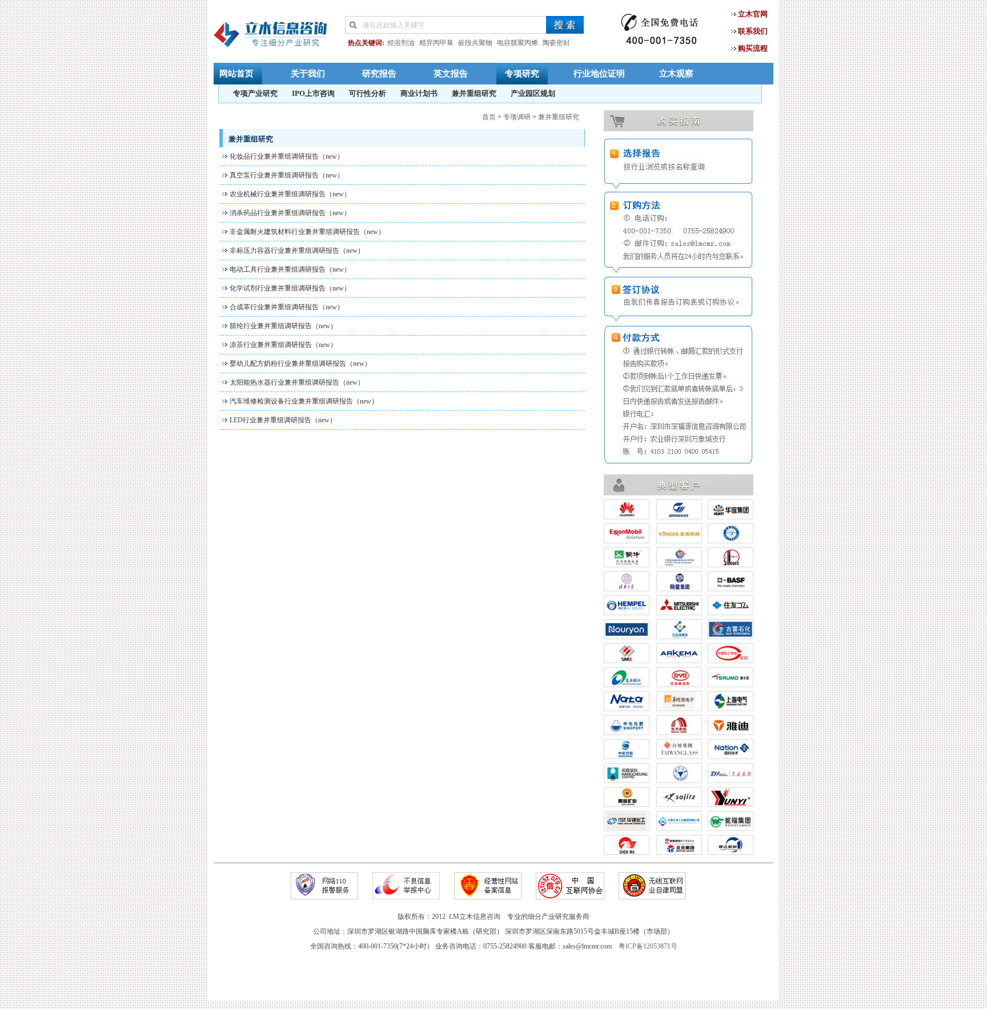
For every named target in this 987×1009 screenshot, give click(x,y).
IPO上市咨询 (313, 93)
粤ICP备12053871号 (648, 946)
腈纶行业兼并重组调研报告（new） (283, 326)
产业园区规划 (533, 93)
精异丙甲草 (436, 43)
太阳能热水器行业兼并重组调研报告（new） (297, 382)
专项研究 (522, 73)
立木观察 (676, 73)
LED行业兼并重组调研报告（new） (283, 420)
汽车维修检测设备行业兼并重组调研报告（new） (304, 401)
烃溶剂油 (401, 43)
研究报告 (379, 73)
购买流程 (753, 48)
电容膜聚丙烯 (517, 43)
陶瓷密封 (556, 43)
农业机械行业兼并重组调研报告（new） (290, 194)
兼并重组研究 (474, 93)
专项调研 (517, 117)
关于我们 (308, 73)
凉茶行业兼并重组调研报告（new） (283, 345)
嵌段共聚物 (475, 43)
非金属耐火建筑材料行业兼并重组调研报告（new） (307, 232)
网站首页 (236, 73)
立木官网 (753, 14)
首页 (489, 117)
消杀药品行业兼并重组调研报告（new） (290, 213)
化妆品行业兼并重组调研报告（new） (287, 156)
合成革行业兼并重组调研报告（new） (287, 307)
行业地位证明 (599, 73)
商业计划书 (419, 93)
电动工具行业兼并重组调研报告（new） (290, 269)
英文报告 (451, 73)
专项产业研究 (255, 93)
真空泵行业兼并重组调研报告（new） (287, 175)
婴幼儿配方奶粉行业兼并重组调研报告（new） (300, 364)
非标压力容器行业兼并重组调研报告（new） (297, 251)
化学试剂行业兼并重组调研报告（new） (290, 288)
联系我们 (753, 31)
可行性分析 (367, 93)
